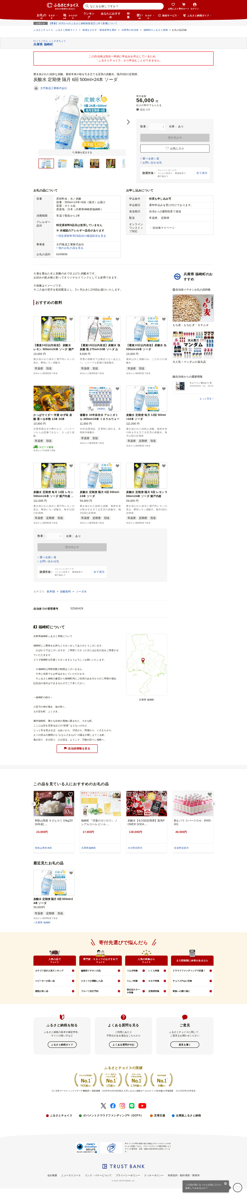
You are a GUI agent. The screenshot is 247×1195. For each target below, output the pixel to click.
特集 (128, 15)
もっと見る (205, 398)
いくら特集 (153, 970)
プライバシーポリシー (128, 1175)
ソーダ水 (81, 591)
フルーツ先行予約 (89, 991)
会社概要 (52, 1175)
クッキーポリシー (154, 1175)
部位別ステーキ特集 (133, 991)
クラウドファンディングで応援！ (189, 970)
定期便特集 (153, 991)
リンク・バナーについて (98, 1175)
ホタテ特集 (153, 981)
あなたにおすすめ (110, 15)
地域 (70, 16)
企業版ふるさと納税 (188, 1115)
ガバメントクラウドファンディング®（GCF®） (113, 1115)
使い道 (144, 16)
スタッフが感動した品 (92, 981)
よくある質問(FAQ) (123, 1044)
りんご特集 (132, 981)
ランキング (89, 15)
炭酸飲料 (66, 591)
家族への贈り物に (181, 991)
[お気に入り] (237, 1187)
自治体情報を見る (79, 748)
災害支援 (159, 1115)
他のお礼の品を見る (71, 247)
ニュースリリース (71, 1175)
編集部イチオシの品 (91, 970)
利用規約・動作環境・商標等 (184, 1175)
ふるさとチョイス (61, 1115)
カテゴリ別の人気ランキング (49, 970)
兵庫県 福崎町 (43, 922)
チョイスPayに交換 (182, 981)
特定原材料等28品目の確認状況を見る (82, 235)
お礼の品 (46, 16)
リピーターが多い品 (45, 981)
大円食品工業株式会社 (53, 88)
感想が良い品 (41, 991)
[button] (71, 319)
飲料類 (51, 591)
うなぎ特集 (132, 970)
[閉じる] (225, 1184)
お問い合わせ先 (152, 162)
